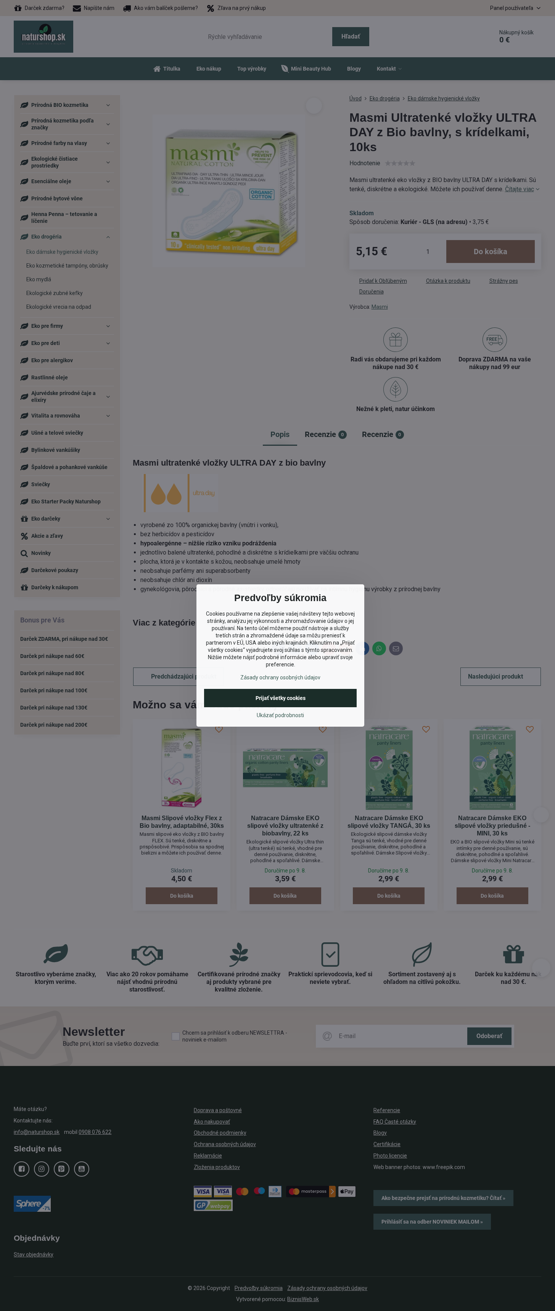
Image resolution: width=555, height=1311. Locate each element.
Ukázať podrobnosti (280, 715)
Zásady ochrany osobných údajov (280, 677)
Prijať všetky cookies (281, 698)
